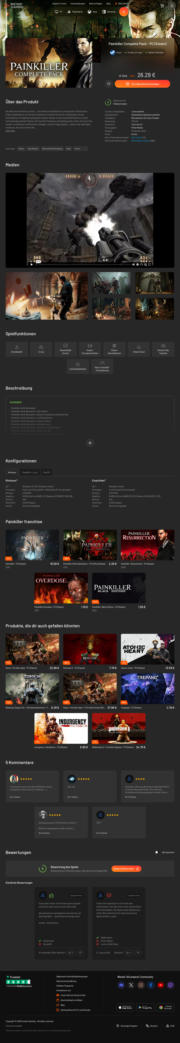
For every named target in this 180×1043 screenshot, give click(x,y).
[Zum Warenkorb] (162, 5)
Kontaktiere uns (63, 990)
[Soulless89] (43, 815)
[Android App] (145, 1007)
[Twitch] (170, 985)
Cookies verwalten (14, 1026)
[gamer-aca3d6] (100, 895)
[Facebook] (151, 985)
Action (134, 134)
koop (69, 149)
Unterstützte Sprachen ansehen (145, 114)
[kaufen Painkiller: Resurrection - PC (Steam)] (147, 545)
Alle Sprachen (168, 852)
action (21, 149)
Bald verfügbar (95, 3)
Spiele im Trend (59, 3)
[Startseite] (13, 6)
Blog (108, 3)
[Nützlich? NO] (80, 952)
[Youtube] (161, 985)
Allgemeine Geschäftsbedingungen (72, 976)
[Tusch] (129, 779)
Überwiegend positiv (140, 140)
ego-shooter (33, 149)
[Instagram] (141, 985)
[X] (131, 985)
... (85, 149)
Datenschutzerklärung (66, 981)
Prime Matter (137, 127)
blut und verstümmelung (52, 149)
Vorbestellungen (77, 3)
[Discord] (121, 985)
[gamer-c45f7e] (43, 895)
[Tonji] (14, 779)
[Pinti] (100, 815)
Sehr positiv (136, 137)
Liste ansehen (137, 111)
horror (77, 149)
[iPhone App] (125, 1007)
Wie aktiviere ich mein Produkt (145, 118)
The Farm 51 (136, 124)
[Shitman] (72, 779)
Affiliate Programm (64, 985)
